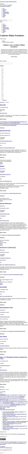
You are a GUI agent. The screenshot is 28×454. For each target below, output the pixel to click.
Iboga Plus (3, 105)
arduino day (8, 394)
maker (4, 401)
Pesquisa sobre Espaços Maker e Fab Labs (11, 418)
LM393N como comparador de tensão (10, 428)
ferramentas (2, 398)
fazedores (22, 396)
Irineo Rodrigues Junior (6, 307)
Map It (1, 163)
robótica (24, 404)
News (17, 402)
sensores (4, 406)
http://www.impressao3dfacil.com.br (7, 147)
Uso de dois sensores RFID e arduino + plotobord (13, 411)
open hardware (21, 402)
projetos (12, 404)
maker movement (9, 401)
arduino (3, 395)
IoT (19, 399)
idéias (11, 398)
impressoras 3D (21, 398)
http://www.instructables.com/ (6, 296)
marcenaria (25, 401)
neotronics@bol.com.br (5, 316)
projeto (9, 404)
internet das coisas (16, 399)
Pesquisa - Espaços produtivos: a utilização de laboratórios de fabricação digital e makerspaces (15, 422)
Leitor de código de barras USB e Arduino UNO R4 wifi (14, 414)
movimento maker (8, 402)
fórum (7, 398)
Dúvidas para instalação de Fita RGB (10, 416)
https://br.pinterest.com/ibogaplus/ (9, 125)
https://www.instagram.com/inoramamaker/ (11, 235)
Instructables (3, 287)
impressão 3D (4, 399)
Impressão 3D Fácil (5, 130)
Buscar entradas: (3, 61)
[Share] (1, 452)
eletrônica (16, 396)
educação (12, 396)
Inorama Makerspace (5, 203)
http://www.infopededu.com (6, 181)
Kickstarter (22, 399)
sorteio (7, 406)
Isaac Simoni (3, 336)
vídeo (15, 406)
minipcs (1, 402)
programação (6, 404)
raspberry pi (19, 404)
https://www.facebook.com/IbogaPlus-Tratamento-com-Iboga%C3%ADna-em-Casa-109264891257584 (13, 122)
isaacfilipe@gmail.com (4, 345)
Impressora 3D (16, 398)
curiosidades (5, 396)
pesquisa (26, 402)
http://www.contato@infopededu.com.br (12, 193)
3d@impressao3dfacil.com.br (6, 141)
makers (16, 401)
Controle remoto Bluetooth (8, 423)
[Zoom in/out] (4, 452)
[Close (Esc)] (0, 452)
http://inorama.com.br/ (4, 220)
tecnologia (11, 406)
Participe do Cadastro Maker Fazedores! (8, 1)
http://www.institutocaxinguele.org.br (7, 264)
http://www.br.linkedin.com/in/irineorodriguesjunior (14, 331)
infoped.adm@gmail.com (5, 174)
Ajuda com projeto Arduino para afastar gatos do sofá (14, 426)
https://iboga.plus (3, 113)
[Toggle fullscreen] (3, 452)
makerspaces (20, 401)
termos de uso (22, 434)
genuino (9, 398)
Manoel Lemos (13, 441)
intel (12, 399)
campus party (14, 395)
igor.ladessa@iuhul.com (5, 365)
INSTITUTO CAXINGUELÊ (8, 247)
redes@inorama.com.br (5, 213)
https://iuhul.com (3, 370)
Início (4, 41)
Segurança (1, 406)
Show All (5, 100)
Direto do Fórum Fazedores (9, 409)
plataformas (2, 404)
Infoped (2, 166)
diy (8, 396)
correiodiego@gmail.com (5, 258)
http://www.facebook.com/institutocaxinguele (13, 274)
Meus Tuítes (2, 408)
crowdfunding (20, 394)
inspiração (9, 399)
